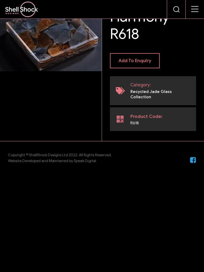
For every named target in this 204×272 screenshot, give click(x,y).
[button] (195, 9)
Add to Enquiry (134, 60)
